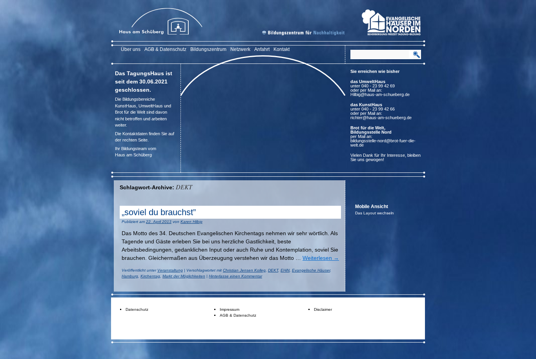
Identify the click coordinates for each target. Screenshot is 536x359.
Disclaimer (323, 309)
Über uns (130, 49)
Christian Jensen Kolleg (244, 270)
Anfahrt (262, 49)
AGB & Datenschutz (165, 49)
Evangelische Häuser (311, 270)
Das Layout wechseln (374, 213)
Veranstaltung (170, 270)
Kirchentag (150, 276)
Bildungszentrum (208, 49)
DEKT (273, 270)
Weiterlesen (321, 258)
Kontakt (281, 49)
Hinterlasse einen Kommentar (235, 276)
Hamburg (130, 276)
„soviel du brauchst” (159, 212)
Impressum (229, 309)
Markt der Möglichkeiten (183, 276)
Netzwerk (240, 49)
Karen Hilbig (191, 221)
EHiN (285, 270)
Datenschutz (137, 309)
